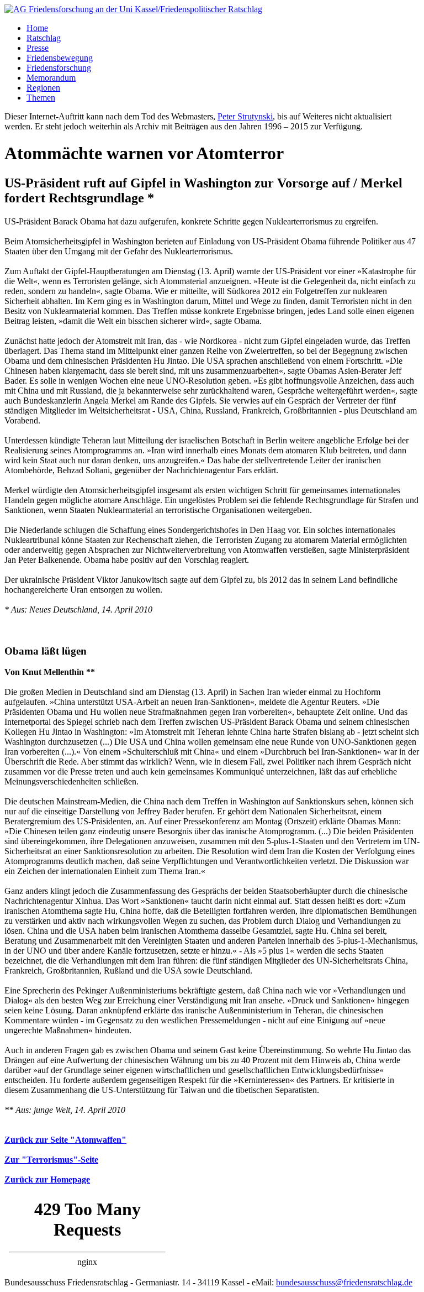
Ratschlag (43, 38)
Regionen (43, 87)
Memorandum (51, 77)
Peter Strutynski (245, 116)
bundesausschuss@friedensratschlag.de (344, 1282)
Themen (40, 97)
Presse (37, 48)
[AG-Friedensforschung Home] (133, 9)
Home (37, 28)
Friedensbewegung (59, 57)
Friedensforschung (58, 67)
